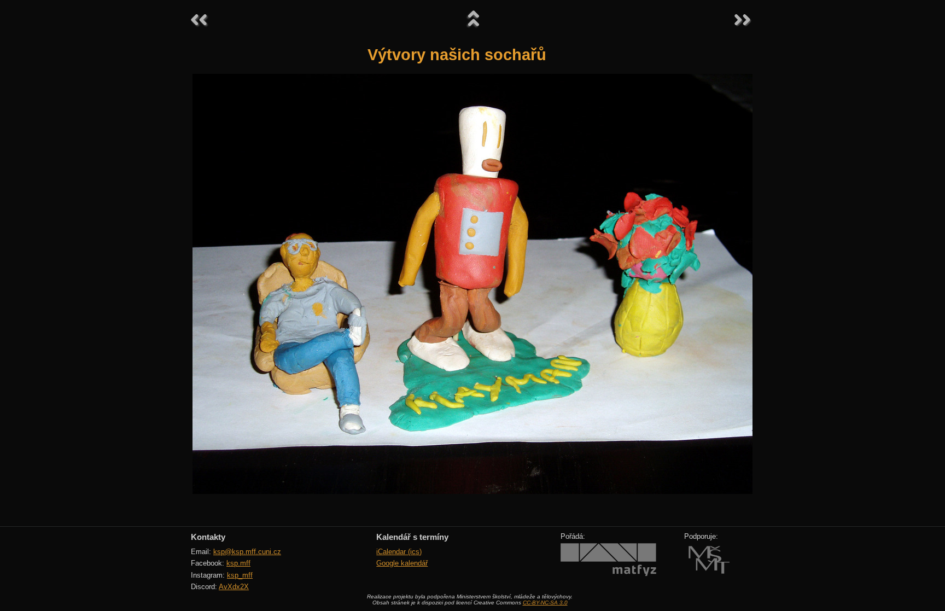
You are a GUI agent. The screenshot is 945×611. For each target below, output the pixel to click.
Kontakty (208, 537)
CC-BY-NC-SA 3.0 (545, 603)
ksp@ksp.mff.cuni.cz (247, 552)
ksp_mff (240, 575)
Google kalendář (402, 563)
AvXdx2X (234, 587)
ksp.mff (238, 563)
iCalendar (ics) (399, 552)
